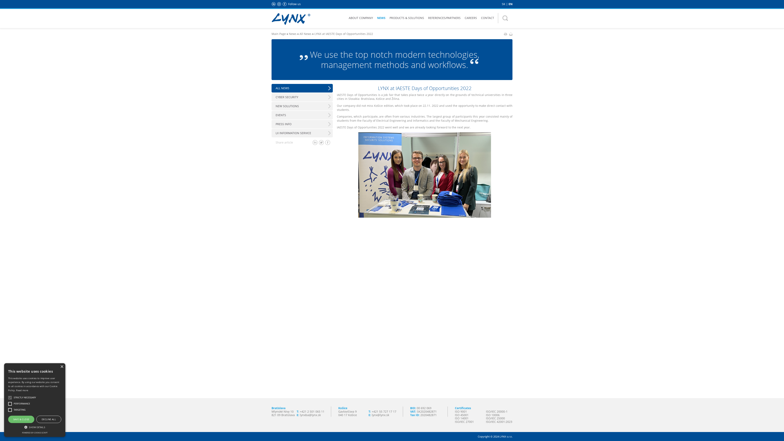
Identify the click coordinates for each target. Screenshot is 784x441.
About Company (361, 18)
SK (503, 4)
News (381, 18)
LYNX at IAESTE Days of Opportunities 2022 (343, 34)
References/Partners (444, 18)
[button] (34, 427)
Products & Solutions (407, 18)
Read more (22, 390)
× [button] (61, 366)
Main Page (279, 34)
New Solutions (287, 106)
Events (281, 115)
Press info (284, 124)
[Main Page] (291, 18)
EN (510, 4)
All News (305, 34)
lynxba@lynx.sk (310, 415)
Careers (471, 18)
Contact (487, 18)
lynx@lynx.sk (380, 415)
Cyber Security (287, 97)
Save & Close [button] (21, 419)
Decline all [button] (49, 419)
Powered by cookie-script (35, 432)
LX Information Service (293, 133)
